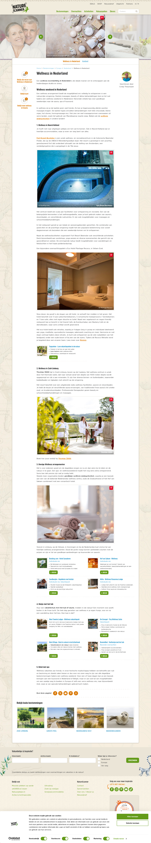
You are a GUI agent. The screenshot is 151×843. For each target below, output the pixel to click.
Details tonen (119, 839)
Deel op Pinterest (111, 152)
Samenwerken (83, 789)
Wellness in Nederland (71, 61)
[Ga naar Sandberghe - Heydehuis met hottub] (42, 583)
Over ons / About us (85, 792)
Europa (104, 762)
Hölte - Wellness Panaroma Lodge (111, 579)
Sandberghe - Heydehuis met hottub (61, 579)
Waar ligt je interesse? (107, 756)
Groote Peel (52, 730)
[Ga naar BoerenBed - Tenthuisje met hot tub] (92, 646)
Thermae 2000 (106, 452)
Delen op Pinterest (102, 17)
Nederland (105, 759)
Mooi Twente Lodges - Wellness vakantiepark (64, 619)
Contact (80, 785)
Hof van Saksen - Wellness (109, 558)
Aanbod (85, 61)
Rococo (83, 340)
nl (135, 4)
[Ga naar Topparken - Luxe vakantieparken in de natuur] (42, 350)
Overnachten (76, 11)
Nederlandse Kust (84, 730)
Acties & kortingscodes (21, 795)
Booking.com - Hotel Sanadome (60, 558)
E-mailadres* (74, 756)
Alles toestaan (132, 816)
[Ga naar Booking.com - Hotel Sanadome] (42, 563)
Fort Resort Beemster (46, 138)
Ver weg (104, 765)
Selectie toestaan (132, 823)
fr (138, 4)
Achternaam (46, 756)
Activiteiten (88, 11)
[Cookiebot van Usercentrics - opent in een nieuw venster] (14, 838)
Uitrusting (49, 785)
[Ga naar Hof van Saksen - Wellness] (92, 563)
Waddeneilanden (113, 730)
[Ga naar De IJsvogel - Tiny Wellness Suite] (92, 623)
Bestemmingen (62, 11)
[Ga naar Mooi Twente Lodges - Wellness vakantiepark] (42, 623)
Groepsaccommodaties (54, 792)
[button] (41, 37)
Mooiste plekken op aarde (22, 785)
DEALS (92, 4)
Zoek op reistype (51, 789)
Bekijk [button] (54, 357)
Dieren (112, 11)
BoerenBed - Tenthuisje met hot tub (112, 642)
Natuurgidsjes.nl (18, 792)
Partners (129, 4)
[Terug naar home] (20, 8)
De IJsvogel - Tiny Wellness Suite (111, 619)
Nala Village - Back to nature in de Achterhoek (64, 642)
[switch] (65, 838)
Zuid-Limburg (22, 730)
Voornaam (16, 756)
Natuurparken (101, 11)
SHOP (99, 4)
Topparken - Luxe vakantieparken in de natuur (64, 346)
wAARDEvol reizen (19, 789)
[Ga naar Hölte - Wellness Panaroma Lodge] (92, 583)
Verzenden (132, 760)
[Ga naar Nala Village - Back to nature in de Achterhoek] (42, 646)
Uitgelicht (120, 4)
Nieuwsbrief (109, 4)
